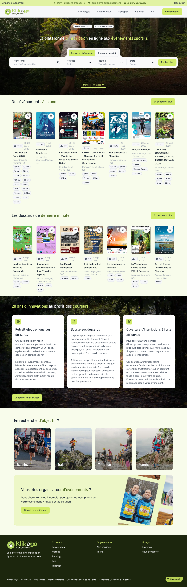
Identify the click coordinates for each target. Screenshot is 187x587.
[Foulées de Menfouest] (70, 259)
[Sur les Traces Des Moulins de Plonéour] (164, 259)
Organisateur (104, 11)
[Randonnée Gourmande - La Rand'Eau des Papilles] (46, 259)
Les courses (58, 547)
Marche (56, 551)
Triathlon (56, 565)
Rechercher (167, 62)
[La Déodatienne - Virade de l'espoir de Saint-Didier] (68, 158)
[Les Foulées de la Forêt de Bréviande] (23, 259)
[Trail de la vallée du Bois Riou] (93, 259)
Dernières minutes (92, 84)
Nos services (104, 547)
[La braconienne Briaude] (117, 259)
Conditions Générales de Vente (81, 579)
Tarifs (100, 551)
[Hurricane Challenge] (45, 158)
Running (56, 556)
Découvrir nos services (27, 397)
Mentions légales (56, 579)
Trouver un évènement (82, 53)
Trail (54, 561)
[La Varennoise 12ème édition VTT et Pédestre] (141, 259)
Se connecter (172, 11)
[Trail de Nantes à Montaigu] (118, 158)
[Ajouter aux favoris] (28, 116)
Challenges (84, 11)
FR (152, 11)
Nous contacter (150, 551)
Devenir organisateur (35, 510)
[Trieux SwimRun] (141, 158)
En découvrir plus (163, 101)
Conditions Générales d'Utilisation (115, 579)
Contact (139, 11)
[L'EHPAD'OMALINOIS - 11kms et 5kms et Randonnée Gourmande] (93, 158)
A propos (123, 11)
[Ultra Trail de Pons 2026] (22, 158)
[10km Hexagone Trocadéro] (93, 3)
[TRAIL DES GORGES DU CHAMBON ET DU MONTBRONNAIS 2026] (164, 158)
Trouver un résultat (107, 53)
